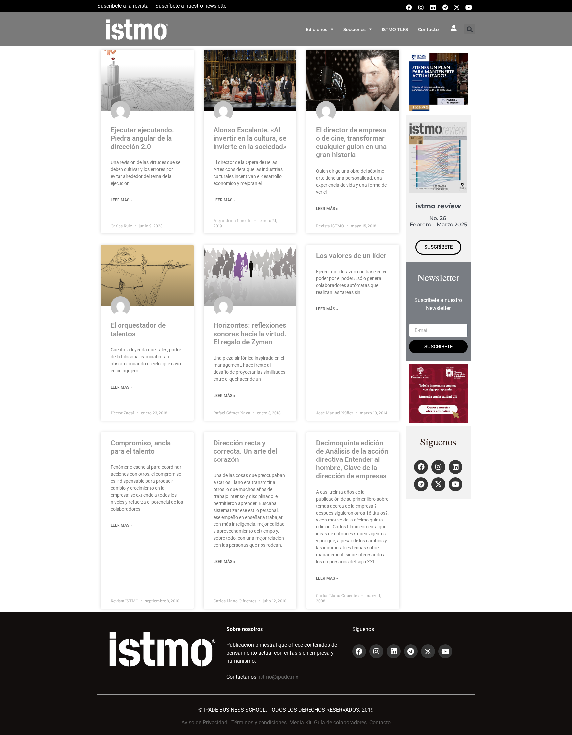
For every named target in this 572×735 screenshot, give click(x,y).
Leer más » (121, 200)
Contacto (428, 29)
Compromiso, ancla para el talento (141, 447)
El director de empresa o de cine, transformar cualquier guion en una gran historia (351, 142)
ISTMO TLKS (395, 29)
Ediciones (316, 29)
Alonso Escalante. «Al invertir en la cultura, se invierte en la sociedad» (250, 138)
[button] (469, 29)
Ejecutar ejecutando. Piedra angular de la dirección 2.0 (142, 138)
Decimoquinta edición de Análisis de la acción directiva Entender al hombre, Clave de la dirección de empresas (352, 459)
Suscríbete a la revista (123, 6)
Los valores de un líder (351, 256)
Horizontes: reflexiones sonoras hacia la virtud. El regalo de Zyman (250, 333)
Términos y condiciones (259, 722)
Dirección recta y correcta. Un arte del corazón (245, 451)
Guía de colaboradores (340, 722)
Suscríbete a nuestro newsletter (191, 6)
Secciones (354, 29)
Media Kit (300, 722)
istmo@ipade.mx (278, 677)
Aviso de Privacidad (204, 722)
